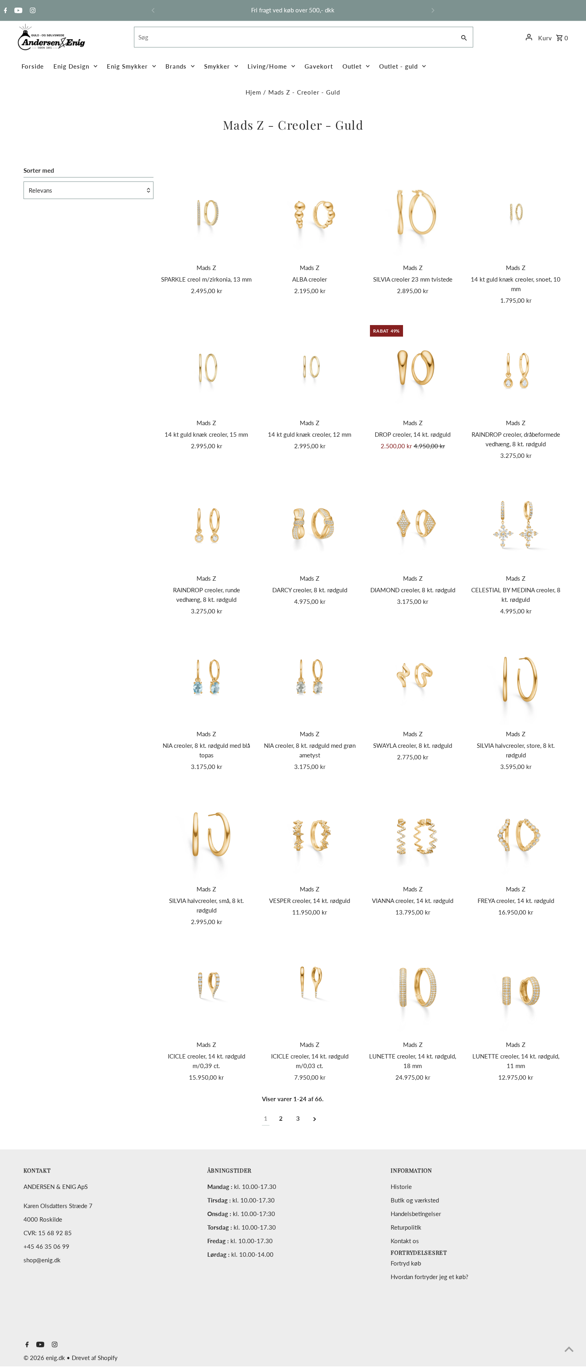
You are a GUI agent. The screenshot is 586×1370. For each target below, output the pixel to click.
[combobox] (294, 37)
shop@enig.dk (42, 1260)
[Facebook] (4, 11)
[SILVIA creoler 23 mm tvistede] (412, 212)
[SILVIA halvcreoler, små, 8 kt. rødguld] (206, 834)
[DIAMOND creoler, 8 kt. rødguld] (412, 523)
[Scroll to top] (569, 1349)
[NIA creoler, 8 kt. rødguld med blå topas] (206, 678)
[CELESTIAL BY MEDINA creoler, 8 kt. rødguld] (515, 523)
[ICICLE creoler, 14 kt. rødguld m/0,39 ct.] (206, 989)
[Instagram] (31, 11)
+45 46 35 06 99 (46, 1246)
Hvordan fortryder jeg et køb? (429, 1276)
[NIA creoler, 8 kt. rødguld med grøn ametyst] (309, 678)
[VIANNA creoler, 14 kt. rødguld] (412, 834)
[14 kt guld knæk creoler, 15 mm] (206, 367)
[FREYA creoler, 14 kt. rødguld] (515, 834)
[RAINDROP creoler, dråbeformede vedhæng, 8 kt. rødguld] (515, 367)
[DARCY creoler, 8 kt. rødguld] (309, 523)
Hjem (253, 92)
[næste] (314, 1119)
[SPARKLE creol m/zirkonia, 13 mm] (206, 212)
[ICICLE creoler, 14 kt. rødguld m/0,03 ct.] (309, 989)
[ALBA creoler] (309, 212)
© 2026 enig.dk (45, 1357)
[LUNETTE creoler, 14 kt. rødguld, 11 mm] (515, 989)
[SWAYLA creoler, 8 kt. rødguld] (412, 678)
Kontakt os (405, 1240)
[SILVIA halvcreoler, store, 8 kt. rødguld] (515, 678)
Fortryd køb (406, 1263)
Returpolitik (406, 1227)
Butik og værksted (415, 1200)
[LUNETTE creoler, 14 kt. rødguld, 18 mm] (412, 989)
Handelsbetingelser (416, 1213)
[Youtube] (17, 11)
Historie (401, 1186)
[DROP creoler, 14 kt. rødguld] (412, 367)
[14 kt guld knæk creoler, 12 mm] (309, 367)
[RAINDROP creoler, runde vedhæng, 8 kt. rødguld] (206, 523)
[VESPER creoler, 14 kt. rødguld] (309, 834)
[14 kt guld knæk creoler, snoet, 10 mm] (515, 212)
